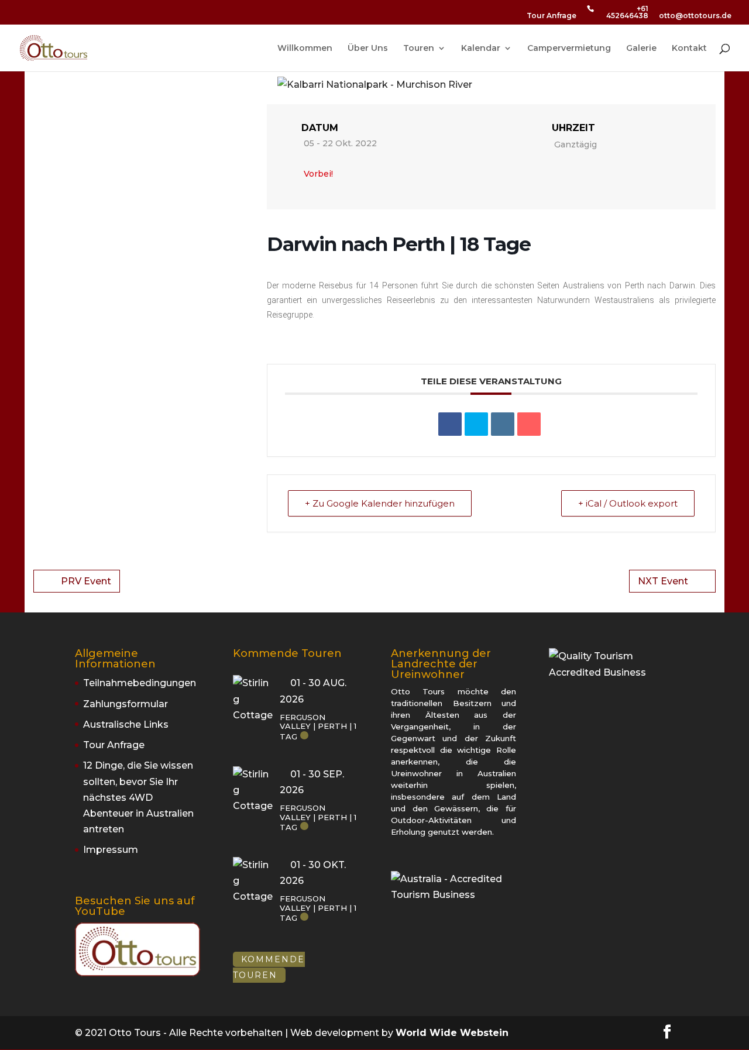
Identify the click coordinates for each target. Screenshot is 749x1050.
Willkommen (304, 48)
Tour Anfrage (551, 16)
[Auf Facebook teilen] (450, 424)
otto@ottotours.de (695, 16)
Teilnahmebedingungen (139, 682)
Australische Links (126, 724)
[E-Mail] (529, 424)
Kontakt (689, 48)
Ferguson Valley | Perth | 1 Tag (318, 726)
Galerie (641, 48)
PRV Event (86, 581)
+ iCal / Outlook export (628, 503)
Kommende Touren (269, 967)
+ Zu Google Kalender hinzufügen (380, 503)
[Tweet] (476, 424)
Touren (418, 48)
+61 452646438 (627, 12)
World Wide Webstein (452, 1032)
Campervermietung (569, 48)
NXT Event (663, 581)
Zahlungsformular (125, 704)
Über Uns (368, 48)
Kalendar (480, 48)
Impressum (110, 849)
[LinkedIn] (502, 424)
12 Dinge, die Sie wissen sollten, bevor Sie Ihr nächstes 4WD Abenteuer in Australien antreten (138, 797)
